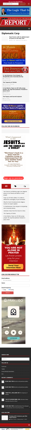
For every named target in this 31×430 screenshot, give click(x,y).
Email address (6, 278)
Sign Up (22, 3)
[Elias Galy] (3, 382)
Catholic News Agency (22, 40)
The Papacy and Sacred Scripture (12, 96)
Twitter (3, 369)
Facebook (4, 366)
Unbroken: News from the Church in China (14, 211)
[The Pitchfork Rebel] (3, 400)
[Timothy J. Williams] (3, 393)
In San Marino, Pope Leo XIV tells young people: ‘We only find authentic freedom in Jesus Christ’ (15, 89)
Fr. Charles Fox (7, 78)
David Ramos (6, 92)
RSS (2, 374)
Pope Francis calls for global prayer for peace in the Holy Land (19, 37)
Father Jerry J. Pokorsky (9, 84)
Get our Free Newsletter (15, 2)
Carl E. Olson (6, 98)
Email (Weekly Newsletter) (8, 371)
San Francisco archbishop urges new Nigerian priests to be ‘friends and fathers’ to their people (15, 193)
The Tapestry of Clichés (10, 82)
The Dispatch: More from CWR (15, 70)
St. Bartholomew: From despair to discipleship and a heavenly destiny (13, 75)
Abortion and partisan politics (21, 381)
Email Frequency (6, 287)
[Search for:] (15, 359)
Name (3, 283)
